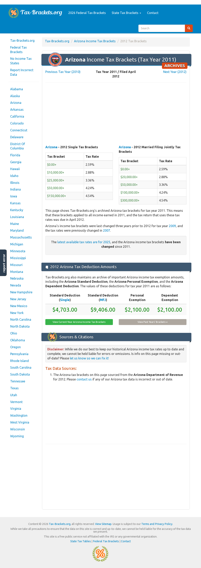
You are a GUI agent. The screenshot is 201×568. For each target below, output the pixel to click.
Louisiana (17, 217)
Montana (16, 271)
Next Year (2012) (174, 72)
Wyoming (17, 436)
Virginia (15, 408)
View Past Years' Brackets (152, 322)
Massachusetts (21, 237)
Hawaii (15, 169)
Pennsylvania (19, 354)
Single (65, 300)
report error (4, 263)
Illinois (14, 182)
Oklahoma (17, 340)
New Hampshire (21, 292)
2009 (172, 226)
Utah (13, 395)
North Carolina (20, 319)
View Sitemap (103, 524)
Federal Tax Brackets (18, 50)
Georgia (15, 162)
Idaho (14, 176)
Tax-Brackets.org (22, 40)
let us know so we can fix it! (89, 358)
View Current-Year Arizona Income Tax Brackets (79, 322)
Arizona (15, 102)
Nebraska (17, 278)
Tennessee (17, 381)
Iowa (13, 196)
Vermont (16, 402)
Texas (14, 388)
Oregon (15, 347)
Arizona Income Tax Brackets (95, 41)
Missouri (16, 265)
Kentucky (16, 210)
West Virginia (19, 422)
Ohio (13, 333)
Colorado (17, 123)
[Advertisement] (115, 114)
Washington (18, 415)
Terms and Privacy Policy (156, 524)
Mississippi (18, 258)
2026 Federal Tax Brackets (87, 13)
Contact (152, 13)
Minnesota (17, 251)
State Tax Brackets (125, 13)
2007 (106, 230)
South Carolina (20, 367)
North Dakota (20, 326)
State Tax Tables (80, 541)
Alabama (16, 89)
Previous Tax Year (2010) (62, 72)
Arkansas (17, 109)
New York (17, 313)
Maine (14, 224)
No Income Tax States (21, 61)
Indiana (15, 189)
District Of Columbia (17, 146)
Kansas (15, 203)
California (17, 116)
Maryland (17, 230)
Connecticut (18, 130)
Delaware (16, 137)
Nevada (15, 285)
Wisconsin (17, 429)
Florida (15, 155)
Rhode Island (19, 361)
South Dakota (20, 374)
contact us (84, 379)
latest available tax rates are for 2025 (83, 242)
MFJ (103, 300)
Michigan (16, 244)
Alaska (15, 96)
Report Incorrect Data (21, 72)
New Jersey (18, 299)
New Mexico (18, 306)
